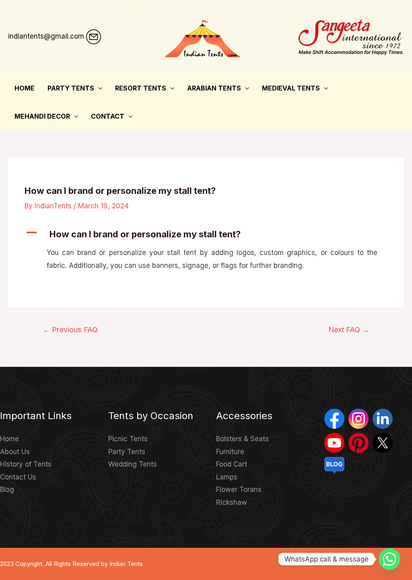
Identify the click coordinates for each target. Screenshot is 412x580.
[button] (206, 234)
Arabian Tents (214, 88)
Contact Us (18, 477)
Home (24, 88)
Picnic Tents (128, 439)
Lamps (226, 477)
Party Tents (70, 88)
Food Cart (231, 464)
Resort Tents (140, 88)
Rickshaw (231, 502)
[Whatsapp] (389, 559)
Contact (107, 116)
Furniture (230, 452)
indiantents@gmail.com (46, 36)
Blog (7, 489)
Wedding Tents (132, 464)
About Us (15, 452)
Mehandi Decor (42, 116)
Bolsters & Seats (242, 439)
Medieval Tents (291, 88)
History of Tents (26, 464)
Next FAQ (348, 329)
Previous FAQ (70, 329)
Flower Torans (239, 489)
